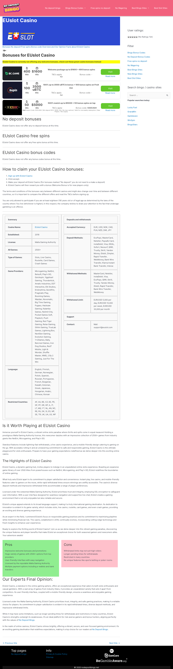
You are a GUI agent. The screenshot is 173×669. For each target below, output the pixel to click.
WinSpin (131, 120)
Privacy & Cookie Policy (56, 654)
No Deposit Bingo (27, 620)
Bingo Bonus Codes (74, 8)
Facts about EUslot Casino (78, 47)
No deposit (16, 47)
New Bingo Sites (135, 74)
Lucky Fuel (132, 107)
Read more (110, 76)
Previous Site (10, 643)
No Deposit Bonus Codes (139, 57)
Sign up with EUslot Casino (20, 176)
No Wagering (121, 8)
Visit (110, 72)
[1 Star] (129, 37)
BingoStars (132, 124)
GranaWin (132, 111)
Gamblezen (133, 116)
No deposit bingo (52, 8)
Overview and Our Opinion (54, 47)
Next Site (114, 643)
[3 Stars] (133, 37)
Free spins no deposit (100, 8)
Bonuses (6, 47)
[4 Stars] (135, 37)
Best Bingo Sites (139, 8)
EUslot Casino (41, 227)
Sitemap (49, 657)
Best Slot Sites (160, 8)
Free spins (26, 47)
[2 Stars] (131, 37)
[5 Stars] (137, 37)
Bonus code (36, 47)
